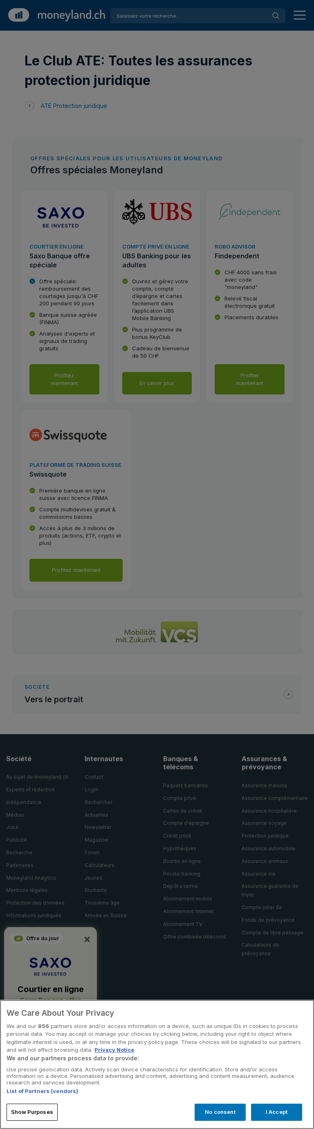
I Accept (276, 1112)
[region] (157, 1064)
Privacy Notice (114, 1049)
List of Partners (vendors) (42, 1091)
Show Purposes (32, 1112)
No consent (220, 1112)
